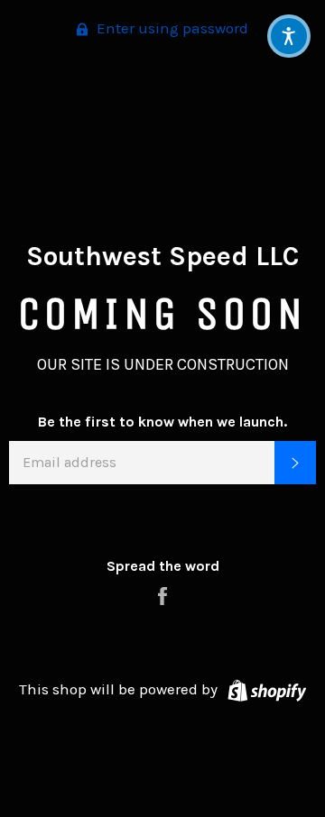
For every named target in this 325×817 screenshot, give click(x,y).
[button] (289, 36)
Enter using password (170, 28)
